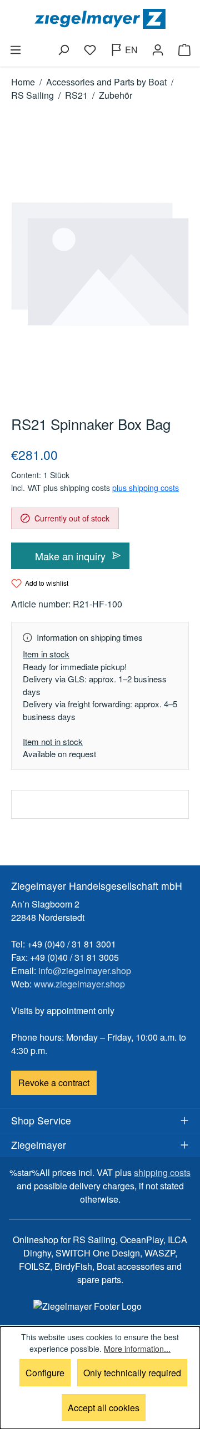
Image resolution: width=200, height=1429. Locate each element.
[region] (100, 264)
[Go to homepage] (100, 19)
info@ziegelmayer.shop (84, 970)
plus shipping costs (145, 487)
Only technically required (132, 1372)
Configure (45, 1372)
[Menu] (15, 50)
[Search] (63, 50)
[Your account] (157, 50)
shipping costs (162, 1172)
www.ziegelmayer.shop (79, 983)
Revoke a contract (53, 1082)
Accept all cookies (103, 1407)
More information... (137, 1348)
